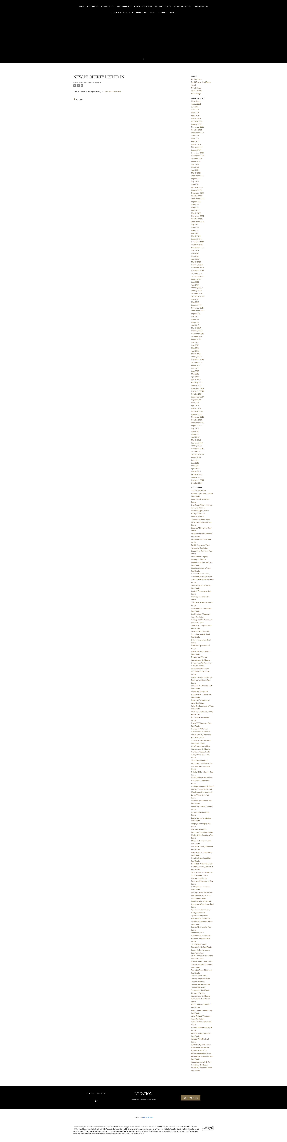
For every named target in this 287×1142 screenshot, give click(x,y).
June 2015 (195, 371)
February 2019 (196, 288)
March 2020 (196, 262)
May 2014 (195, 402)
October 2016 (196, 336)
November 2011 (197, 480)
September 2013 (197, 423)
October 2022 (196, 196)
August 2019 (196, 279)
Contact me (191, 1098)
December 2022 (197, 193)
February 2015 (196, 382)
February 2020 (196, 265)
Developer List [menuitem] (201, 6)
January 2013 (196, 446)
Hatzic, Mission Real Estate (201, 777)
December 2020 (197, 242)
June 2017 (195, 319)
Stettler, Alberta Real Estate (201, 961)
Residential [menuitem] (93, 6)
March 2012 (196, 471)
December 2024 (197, 153)
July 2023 (195, 181)
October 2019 (196, 273)
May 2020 (195, 256)
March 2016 (196, 354)
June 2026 (195, 110)
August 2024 (196, 161)
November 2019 (197, 270)
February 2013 (196, 443)
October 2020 (196, 245)
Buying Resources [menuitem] (143, 6)
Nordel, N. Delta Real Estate (202, 864)
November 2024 (197, 155)
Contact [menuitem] (162, 12)
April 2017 (195, 325)
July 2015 (195, 368)
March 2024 (196, 173)
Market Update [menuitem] (124, 6)
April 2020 (195, 259)
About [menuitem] (173, 12)
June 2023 (195, 184)
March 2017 (196, 328)
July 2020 (195, 250)
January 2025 (196, 150)
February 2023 (196, 187)
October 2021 (196, 219)
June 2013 (195, 431)
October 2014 (196, 394)
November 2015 (197, 359)
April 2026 (195, 115)
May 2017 (195, 322)
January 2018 (196, 305)
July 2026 (195, 107)
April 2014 (195, 405)
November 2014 (197, 391)
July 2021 (195, 224)
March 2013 (196, 440)
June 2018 (195, 299)
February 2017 (196, 331)
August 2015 (196, 365)
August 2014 (196, 400)
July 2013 (195, 428)
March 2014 (196, 408)
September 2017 (197, 311)
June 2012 (195, 463)
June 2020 (195, 253)
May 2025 (195, 138)
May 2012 (195, 466)
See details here (113, 91)
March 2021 (196, 236)
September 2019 (197, 276)
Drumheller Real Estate (200, 668)
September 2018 (197, 296)
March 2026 (196, 118)
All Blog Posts (196, 79)
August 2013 (196, 425)
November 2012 (197, 448)
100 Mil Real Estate (198, 490)
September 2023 (197, 176)
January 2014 (196, 414)
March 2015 (196, 379)
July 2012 (195, 460)
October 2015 (196, 362)
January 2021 (196, 239)
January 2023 (196, 190)
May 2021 (195, 230)
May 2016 (195, 348)
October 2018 (196, 293)
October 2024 (196, 158)
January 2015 (196, 385)
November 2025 (197, 127)
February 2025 (196, 147)
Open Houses (196, 91)
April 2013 (195, 437)
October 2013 (196, 420)
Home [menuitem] (81, 6)
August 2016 (196, 339)
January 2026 (196, 124)
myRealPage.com (147, 1117)
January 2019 (196, 290)
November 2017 (197, 308)
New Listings (196, 88)
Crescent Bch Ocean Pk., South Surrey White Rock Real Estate (200, 634)
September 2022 (197, 199)
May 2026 (195, 112)
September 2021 (197, 222)
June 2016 (195, 345)
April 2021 (195, 233)
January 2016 (196, 357)
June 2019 (195, 282)
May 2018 (195, 302)
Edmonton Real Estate (199, 691)
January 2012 (196, 477)
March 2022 (196, 213)
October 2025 (196, 130)
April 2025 (195, 141)
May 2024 (195, 167)
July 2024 (195, 164)
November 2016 (197, 334)
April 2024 (195, 170)
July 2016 (195, 342)
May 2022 (195, 207)
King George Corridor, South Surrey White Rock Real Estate (202, 795)
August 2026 (196, 104)
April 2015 (195, 377)
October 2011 (196, 483)
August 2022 (196, 201)
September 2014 (197, 397)
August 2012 (196, 457)
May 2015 (195, 374)
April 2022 (195, 210)
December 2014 (197, 388)
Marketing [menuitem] (141, 12)
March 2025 (196, 144)
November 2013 (197, 417)
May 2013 (195, 434)
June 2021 (195, 227)
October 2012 (196, 451)
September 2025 (197, 132)
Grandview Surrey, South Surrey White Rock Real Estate (200, 755)
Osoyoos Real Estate (199, 878)
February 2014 (196, 411)
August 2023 (196, 178)
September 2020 (197, 247)
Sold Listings (196, 93)
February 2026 (196, 121)
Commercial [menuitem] (107, 6)
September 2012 (197, 454)
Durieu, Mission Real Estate (201, 677)
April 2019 (195, 285)
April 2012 (195, 469)
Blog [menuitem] (152, 12)
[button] (96, 1101)
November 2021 (197, 216)
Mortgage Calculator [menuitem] (122, 12)
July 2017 (195, 316)
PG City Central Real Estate (201, 892)
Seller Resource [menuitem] (163, 6)
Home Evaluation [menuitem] (182, 6)
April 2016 (195, 351)
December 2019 (197, 267)
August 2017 (196, 313)
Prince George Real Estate (201, 901)
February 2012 (196, 474)
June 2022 (195, 204)
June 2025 (195, 135)
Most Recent (196, 101)
